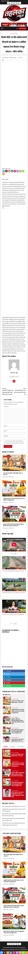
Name (5, 425)
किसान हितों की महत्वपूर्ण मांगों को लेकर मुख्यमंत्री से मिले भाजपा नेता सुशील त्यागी (17, 722)
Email (5, 430)
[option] (14, 701)
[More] (3, 174)
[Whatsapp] (23, 171)
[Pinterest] (14, 171)
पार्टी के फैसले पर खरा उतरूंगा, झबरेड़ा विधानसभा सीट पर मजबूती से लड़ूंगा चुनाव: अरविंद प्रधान (17, 732)
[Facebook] (3, 171)
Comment (6, 406)
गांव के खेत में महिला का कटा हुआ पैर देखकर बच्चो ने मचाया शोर (20, 391)
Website (6, 436)
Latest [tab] (6, 746)
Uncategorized (13, 33)
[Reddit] (9, 171)
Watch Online (22, 28)
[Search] (17, 28)
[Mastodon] (17, 171)
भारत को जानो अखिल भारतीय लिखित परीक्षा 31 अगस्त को (17, 755)
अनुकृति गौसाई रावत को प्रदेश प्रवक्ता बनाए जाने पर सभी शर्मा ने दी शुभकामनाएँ (17, 701)
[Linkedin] (12, 171)
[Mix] (20, 171)
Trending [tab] (21, 746)
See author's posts (14, 376)
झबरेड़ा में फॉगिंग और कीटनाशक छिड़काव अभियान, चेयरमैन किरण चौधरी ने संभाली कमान (13, 525)
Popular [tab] (13, 746)
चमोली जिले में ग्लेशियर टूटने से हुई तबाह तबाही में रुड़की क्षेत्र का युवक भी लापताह (7, 391)
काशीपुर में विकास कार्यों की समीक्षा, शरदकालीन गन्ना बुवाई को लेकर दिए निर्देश (17, 742)
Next (15, 553)
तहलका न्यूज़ (6, 57)
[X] (6, 171)
